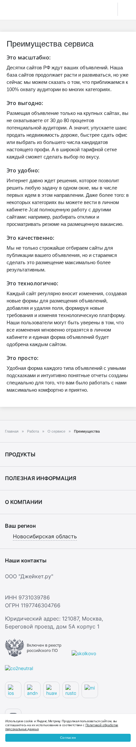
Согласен (68, 737)
